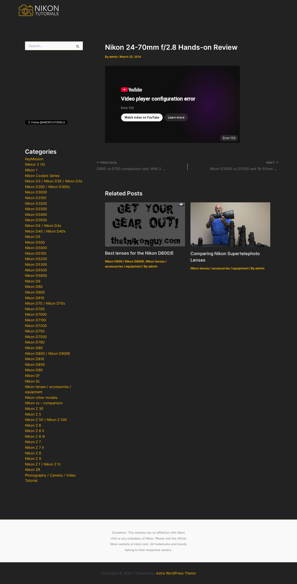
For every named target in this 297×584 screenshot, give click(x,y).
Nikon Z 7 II (34, 447)
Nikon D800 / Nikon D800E (47, 353)
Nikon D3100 (35, 198)
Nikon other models (41, 397)
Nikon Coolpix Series (42, 175)
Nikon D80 (34, 348)
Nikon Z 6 (33, 425)
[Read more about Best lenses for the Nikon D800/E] (145, 224)
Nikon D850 (35, 364)
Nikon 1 (31, 170)
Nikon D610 (34, 298)
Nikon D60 (34, 286)
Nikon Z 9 (33, 458)
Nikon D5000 (36, 248)
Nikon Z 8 (33, 453)
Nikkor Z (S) (35, 164)
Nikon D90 (34, 370)
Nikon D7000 (36, 314)
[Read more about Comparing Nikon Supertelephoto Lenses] (230, 224)
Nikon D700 (35, 309)
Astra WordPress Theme (176, 573)
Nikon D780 (35, 342)
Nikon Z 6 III (35, 436)
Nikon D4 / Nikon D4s (43, 225)
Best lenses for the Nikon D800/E (139, 253)
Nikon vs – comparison (44, 403)
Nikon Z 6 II (34, 431)
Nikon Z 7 (33, 442)
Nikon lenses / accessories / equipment (219, 268)
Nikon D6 (32, 281)
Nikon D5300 (36, 264)
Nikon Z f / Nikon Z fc (43, 464)
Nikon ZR (32, 469)
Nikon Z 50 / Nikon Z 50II (46, 419)
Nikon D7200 (36, 325)
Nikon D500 (35, 242)
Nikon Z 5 (33, 414)
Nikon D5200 (36, 259)
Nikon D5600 (36, 275)
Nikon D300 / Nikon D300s (47, 187)
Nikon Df (32, 375)
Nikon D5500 (36, 270)
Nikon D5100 (35, 253)
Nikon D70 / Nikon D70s (45, 303)
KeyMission (34, 159)
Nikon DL (32, 381)
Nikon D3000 (36, 192)
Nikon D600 (35, 292)
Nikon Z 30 (34, 408)
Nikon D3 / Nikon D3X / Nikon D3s (53, 181)
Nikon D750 (35, 331)
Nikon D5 (32, 236)
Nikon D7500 (36, 337)
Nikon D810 (34, 359)
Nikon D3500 (36, 220)
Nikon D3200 (36, 203)
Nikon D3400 (36, 214)
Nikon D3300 (36, 209)
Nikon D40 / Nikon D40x (45, 231)
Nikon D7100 (35, 320)
